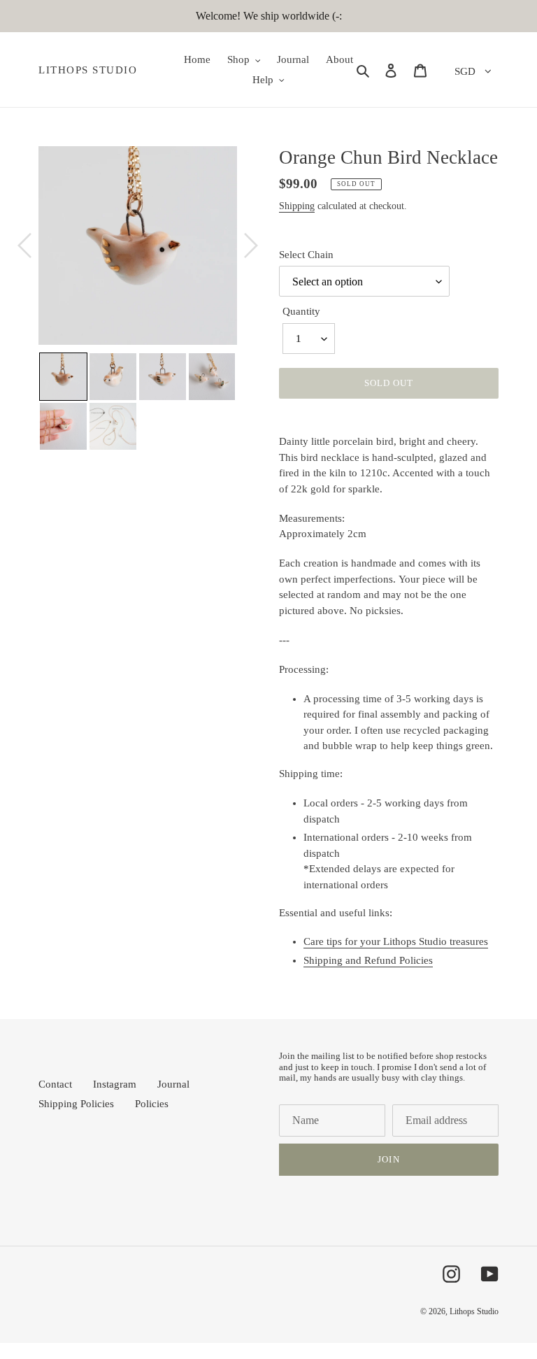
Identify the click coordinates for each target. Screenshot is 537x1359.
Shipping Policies (76, 1103)
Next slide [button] (248, 401)
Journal (173, 1084)
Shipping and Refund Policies (368, 960)
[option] (137, 245)
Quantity (301, 311)
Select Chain (306, 254)
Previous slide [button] (28, 401)
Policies (152, 1103)
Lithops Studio (87, 70)
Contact (55, 1084)
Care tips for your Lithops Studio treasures (395, 941)
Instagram (114, 1084)
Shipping (297, 206)
